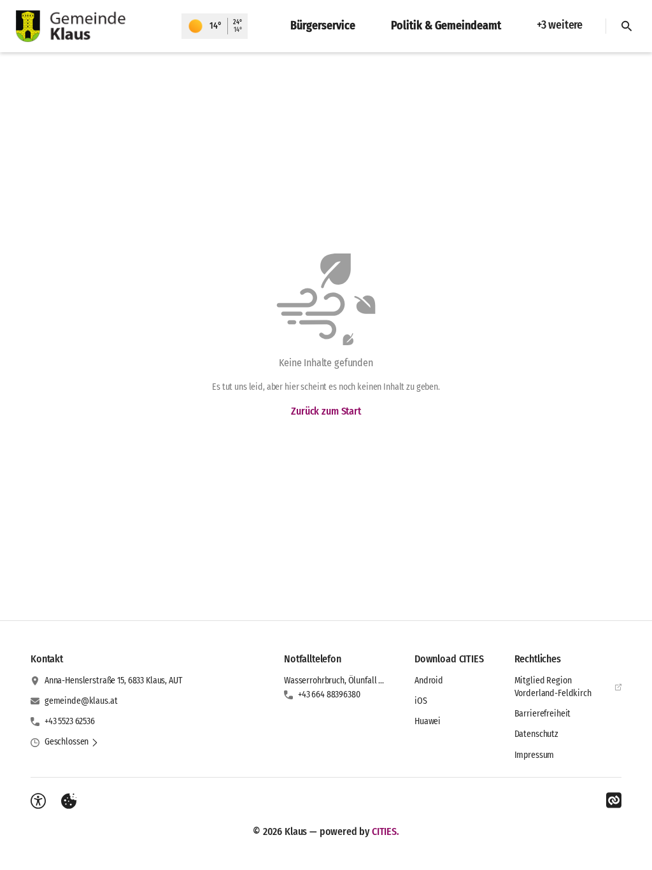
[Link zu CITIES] (613, 800)
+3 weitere (560, 25)
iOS (421, 700)
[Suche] (626, 26)
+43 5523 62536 (70, 721)
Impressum (534, 755)
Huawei (428, 721)
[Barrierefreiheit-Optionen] (38, 801)
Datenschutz (536, 734)
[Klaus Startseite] (90, 26)
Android (429, 680)
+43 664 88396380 (329, 694)
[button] (72, 742)
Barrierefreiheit (542, 713)
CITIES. (385, 831)
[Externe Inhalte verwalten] (68, 801)
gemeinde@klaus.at (81, 700)
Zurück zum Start (325, 411)
